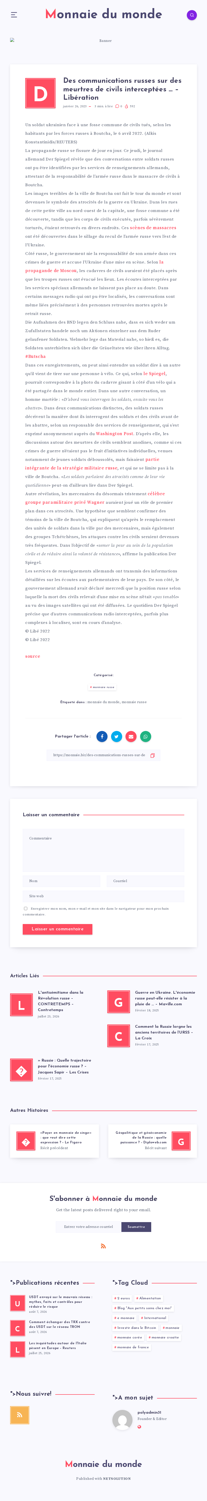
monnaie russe (104, 687)
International (155, 1318)
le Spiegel (154, 374)
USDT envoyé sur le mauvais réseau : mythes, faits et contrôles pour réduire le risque (60, 1302)
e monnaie (126, 1318)
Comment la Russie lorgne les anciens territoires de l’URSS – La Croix (164, 1032)
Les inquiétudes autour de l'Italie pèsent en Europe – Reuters (58, 1346)
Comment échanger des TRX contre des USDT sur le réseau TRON (59, 1325)
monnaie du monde (103, 702)
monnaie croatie (165, 1337)
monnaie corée (129, 1337)
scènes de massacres (153, 228)
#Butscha (35, 356)
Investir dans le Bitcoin (136, 1328)
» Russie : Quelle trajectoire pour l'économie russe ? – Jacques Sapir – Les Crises (64, 1066)
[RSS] (103, 1245)
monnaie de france (133, 1347)
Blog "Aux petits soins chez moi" (144, 1308)
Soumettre (136, 1227)
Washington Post (114, 434)
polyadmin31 (149, 1413)
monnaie (173, 1328)
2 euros (123, 1298)
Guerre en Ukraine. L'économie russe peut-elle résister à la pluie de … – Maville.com (165, 998)
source (32, 656)
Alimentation (150, 1298)
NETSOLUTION (117, 1479)
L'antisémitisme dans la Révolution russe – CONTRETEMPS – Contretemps (60, 1001)
